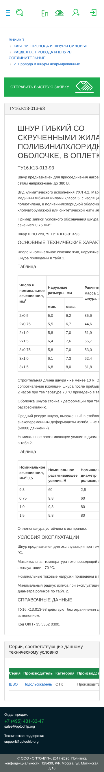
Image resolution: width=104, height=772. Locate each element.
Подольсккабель (37, 684)
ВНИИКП (16, 40)
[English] (46, 13)
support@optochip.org (21, 741)
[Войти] (93, 14)
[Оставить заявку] (59, 13)
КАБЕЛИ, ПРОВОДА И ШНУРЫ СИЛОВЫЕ (51, 46)
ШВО (13, 684)
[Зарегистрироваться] (75, 14)
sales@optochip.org (19, 726)
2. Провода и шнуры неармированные (47, 64)
